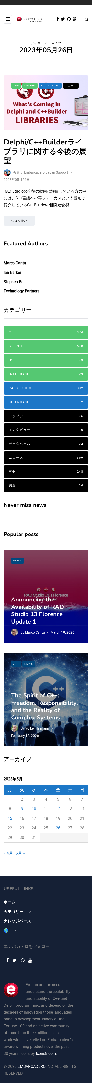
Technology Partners (21, 291)
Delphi (30, 85)
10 (34, 809)
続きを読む (19, 220)
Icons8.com (46, 1053)
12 (58, 809)
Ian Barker (12, 272)
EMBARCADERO (32, 1066)
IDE (46, 360)
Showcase (46, 402)
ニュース (71, 85)
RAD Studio (50, 85)
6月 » (20, 853)
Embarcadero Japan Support (46, 172)
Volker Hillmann (37, 728)
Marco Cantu (15, 263)
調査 (46, 485)
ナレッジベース (17, 921)
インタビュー (46, 429)
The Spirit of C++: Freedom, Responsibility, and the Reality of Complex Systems (44, 706)
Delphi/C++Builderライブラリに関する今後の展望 (45, 151)
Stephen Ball (15, 281)
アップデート (46, 416)
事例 (46, 471)
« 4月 (8, 853)
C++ (16, 85)
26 (58, 828)
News (17, 560)
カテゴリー (13, 911)
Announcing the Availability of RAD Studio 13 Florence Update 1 (37, 611)
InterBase (46, 374)
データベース (46, 443)
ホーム (9, 902)
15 (10, 818)
